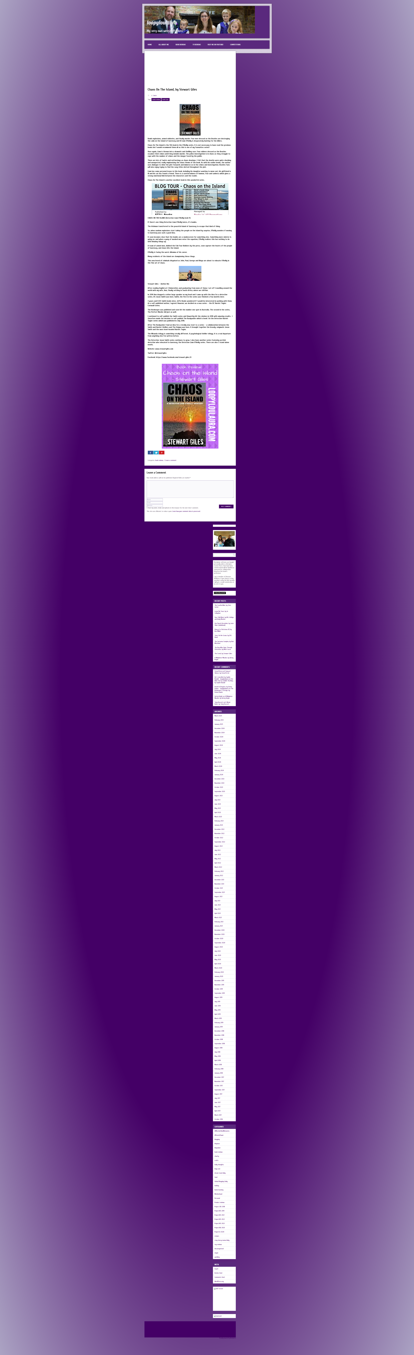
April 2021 (218, 913)
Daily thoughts (219, 1165)
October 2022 (219, 838)
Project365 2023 (220, 1223)
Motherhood (218, 1194)
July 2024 (218, 749)
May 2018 (218, 1056)
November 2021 (219, 884)
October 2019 (219, 989)
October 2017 (219, 1086)
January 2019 (219, 1027)
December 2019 (219, 981)
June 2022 (218, 854)
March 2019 (218, 1018)
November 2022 (219, 833)
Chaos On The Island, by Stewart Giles (172, 89)
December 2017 (219, 1077)
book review (156, 99)
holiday (217, 1186)
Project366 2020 (220, 1228)
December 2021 (219, 880)
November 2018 (219, 1035)
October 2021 (219, 888)
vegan (216, 1253)
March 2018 (218, 1065)
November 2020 (219, 934)
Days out (217, 1169)
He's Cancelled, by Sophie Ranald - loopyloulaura (222, 678)
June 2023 (218, 804)
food (216, 1177)
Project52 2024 (219, 1232)
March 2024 (218, 766)
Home (150, 45)
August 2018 (218, 1048)
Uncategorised (219, 1249)
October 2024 (219, 737)
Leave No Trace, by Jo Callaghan (221, 612)
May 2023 (218, 808)
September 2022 (220, 842)
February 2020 (219, 972)
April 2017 (218, 1111)
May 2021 (217, 909)
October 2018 (219, 1039)
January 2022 (219, 875)
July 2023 (217, 800)
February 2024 (219, 770)
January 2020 (219, 976)
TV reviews (197, 45)
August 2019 (218, 997)
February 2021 (219, 922)
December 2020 (219, 930)
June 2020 (218, 955)
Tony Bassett (219, 702)
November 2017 (219, 1081)
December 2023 (219, 779)
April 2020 (218, 964)
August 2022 (219, 846)
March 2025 (218, 716)
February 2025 (219, 720)
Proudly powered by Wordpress (227, 1338)
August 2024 (219, 745)
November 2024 (219, 733)
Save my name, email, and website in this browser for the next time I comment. (173, 508)
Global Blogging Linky (221, 1181)
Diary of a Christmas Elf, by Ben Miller (223, 630)
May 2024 (218, 758)
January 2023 (219, 825)
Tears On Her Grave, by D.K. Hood (223, 636)
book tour (165, 99)
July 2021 (217, 901)
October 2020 (219, 939)
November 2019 (219, 985)
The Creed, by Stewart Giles (223, 653)
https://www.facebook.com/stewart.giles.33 (173, 357)
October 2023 (219, 787)
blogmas (217, 1144)
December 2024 (219, 728)
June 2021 (218, 905)
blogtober (218, 1148)
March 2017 (218, 1115)
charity (217, 1156)
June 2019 (218, 1006)
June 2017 (218, 1102)
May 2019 (217, 1010)
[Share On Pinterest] (161, 452)
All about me (164, 45)
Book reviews (181, 45)
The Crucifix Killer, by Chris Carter (223, 606)
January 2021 (219, 926)
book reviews (159, 460)
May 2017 (217, 1107)
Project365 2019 (219, 1211)
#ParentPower (219, 1135)
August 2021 (218, 896)
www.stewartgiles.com (164, 349)
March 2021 (218, 917)
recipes (217, 1236)
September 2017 (220, 1090)
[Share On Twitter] (156, 452)
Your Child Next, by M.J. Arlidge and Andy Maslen (224, 618)
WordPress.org (219, 1281)
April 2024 (218, 762)
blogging (217, 1139)
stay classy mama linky (222, 1240)
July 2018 (217, 1052)
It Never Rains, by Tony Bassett (223, 703)
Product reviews (220, 1202)
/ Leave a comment (170, 460)
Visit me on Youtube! (215, 45)
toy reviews (218, 1244)
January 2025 (219, 724)
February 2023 (219, 821)
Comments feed (220, 1277)
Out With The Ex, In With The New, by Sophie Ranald (224, 681)
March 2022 (218, 867)
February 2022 (219, 871)
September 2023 (220, 791)
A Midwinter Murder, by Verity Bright (224, 659)
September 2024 (220, 741)
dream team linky (220, 1173)
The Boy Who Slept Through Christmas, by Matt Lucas (223, 648)
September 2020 (220, 943)
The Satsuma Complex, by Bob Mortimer (224, 642)
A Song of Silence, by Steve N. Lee (222, 672)
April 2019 (218, 1014)
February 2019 (219, 1023)
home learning (219, 1190)
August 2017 (218, 1094)
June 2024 (218, 754)
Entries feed (218, 1273)
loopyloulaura (162, 23)
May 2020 (218, 960)
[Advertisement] (190, 70)
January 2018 (219, 1073)
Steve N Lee (218, 671)
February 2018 (219, 1069)
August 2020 (219, 947)
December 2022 (219, 829)
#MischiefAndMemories (222, 1131)
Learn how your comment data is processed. (186, 511)
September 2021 (220, 892)
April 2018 (218, 1060)
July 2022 (217, 850)
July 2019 (217, 1002)
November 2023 (219, 783)
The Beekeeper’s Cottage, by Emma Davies (224, 690)
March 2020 (218, 968)
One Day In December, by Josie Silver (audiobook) (224, 624)
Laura (155, 95)
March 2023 (218, 817)
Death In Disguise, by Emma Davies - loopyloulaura (223, 688)
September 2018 (220, 1044)
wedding (217, 1257)
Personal (217, 1198)
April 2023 (218, 812)
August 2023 (219, 796)
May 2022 (218, 859)
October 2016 (219, 1119)
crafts (216, 1160)
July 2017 (217, 1098)
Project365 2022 (220, 1219)
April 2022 (218, 863)
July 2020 (218, 951)
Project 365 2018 (220, 1207)
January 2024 (219, 775)
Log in (216, 1269)
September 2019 (220, 993)
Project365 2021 (219, 1215)
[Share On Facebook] (150, 452)
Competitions (235, 45)
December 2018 (219, 1031)
